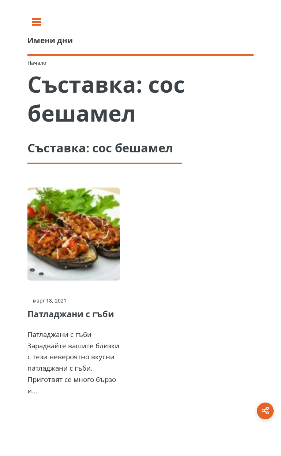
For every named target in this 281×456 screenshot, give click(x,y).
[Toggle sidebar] (36, 22)
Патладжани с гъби (70, 314)
